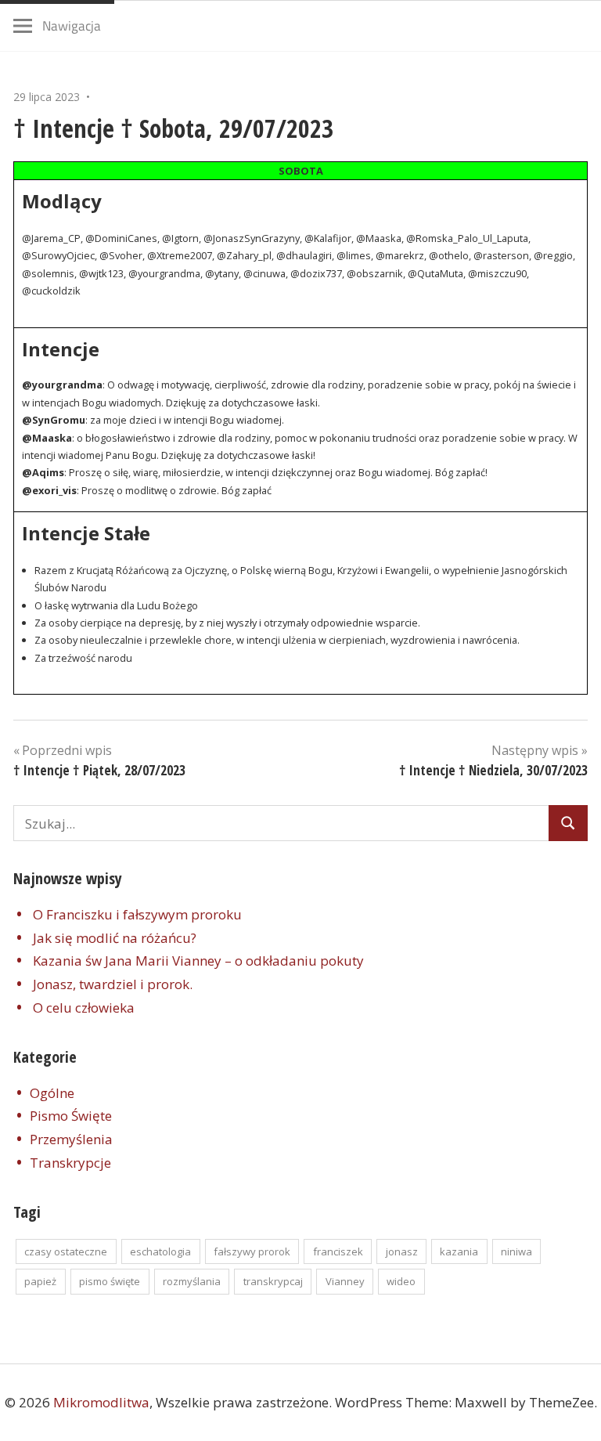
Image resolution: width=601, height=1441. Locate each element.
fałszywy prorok (252, 1251)
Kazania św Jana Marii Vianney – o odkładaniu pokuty (198, 961)
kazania (459, 1251)
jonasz (402, 1251)
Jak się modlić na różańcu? (114, 938)
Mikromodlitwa (101, 1402)
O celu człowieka (84, 1008)
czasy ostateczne (65, 1251)
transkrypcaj (273, 1281)
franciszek (338, 1251)
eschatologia (160, 1251)
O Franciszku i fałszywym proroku (137, 914)
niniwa (516, 1251)
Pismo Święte (71, 1116)
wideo (401, 1281)
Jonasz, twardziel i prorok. (113, 984)
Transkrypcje (70, 1163)
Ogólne (52, 1093)
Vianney (345, 1281)
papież (40, 1281)
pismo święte (109, 1281)
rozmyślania (192, 1281)
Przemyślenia (71, 1139)
